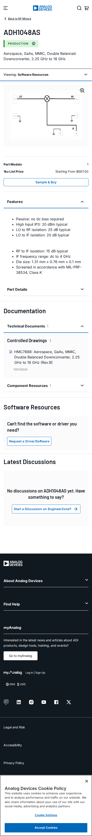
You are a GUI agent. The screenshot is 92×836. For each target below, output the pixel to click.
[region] (46, 805)
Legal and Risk (14, 727)
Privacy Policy (14, 763)
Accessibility (13, 745)
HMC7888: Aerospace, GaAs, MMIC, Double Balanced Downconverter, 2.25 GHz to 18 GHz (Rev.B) (47, 357)
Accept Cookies (46, 827)
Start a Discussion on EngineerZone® (42, 509)
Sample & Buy (46, 182)
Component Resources (29, 385)
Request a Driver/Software (29, 441)
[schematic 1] (46, 115)
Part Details (17, 289)
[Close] (87, 781)
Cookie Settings (46, 815)
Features (15, 201)
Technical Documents (27, 326)
